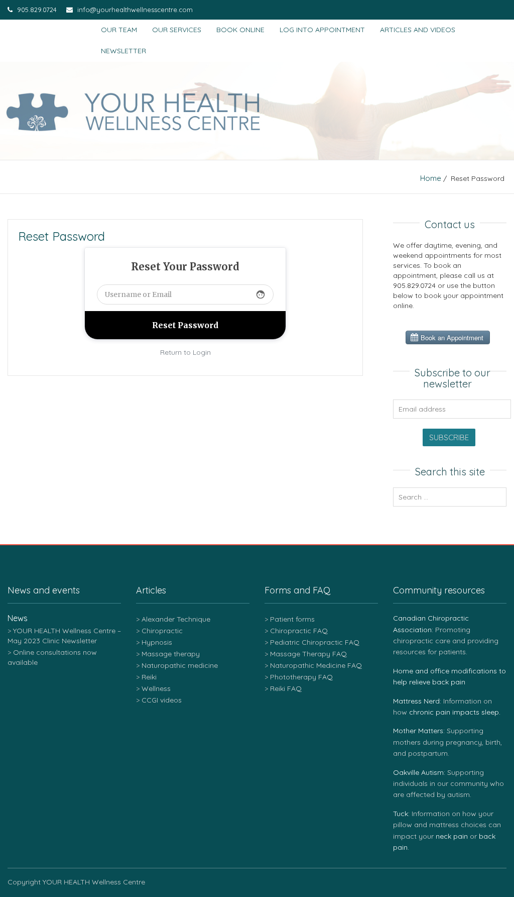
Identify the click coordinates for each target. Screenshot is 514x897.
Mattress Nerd (416, 701)
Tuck (400, 813)
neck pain (452, 836)
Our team (119, 29)
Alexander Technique (176, 619)
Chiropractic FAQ (299, 630)
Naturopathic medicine (180, 665)
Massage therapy (171, 653)
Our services (176, 29)
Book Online (240, 29)
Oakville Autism (418, 772)
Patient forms (292, 619)
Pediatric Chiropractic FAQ (314, 642)
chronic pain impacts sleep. (454, 712)
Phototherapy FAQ (301, 676)
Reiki (149, 676)
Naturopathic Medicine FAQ (316, 665)
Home (430, 178)
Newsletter (123, 50)
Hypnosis (157, 642)
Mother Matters (418, 730)
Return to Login (185, 352)
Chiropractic (162, 630)
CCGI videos (162, 700)
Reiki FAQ (286, 688)
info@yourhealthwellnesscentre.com (134, 10)
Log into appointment (322, 29)
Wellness (156, 688)
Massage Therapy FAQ (308, 653)
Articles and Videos (417, 29)
